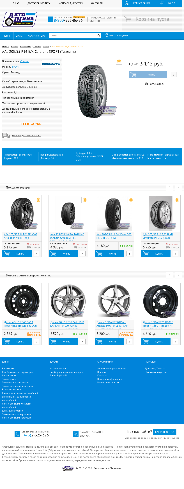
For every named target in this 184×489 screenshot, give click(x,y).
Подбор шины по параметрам (17, 372)
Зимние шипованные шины (16, 382)
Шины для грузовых (12, 410)
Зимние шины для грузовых (16, 414)
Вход (171, 3)
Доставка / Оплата (38, 3)
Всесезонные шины (12, 389)
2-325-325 (35, 435)
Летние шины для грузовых (16, 417)
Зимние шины (9, 379)
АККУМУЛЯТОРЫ (36, 35)
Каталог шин (25, 46)
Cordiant (37, 46)
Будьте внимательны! (108, 382)
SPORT (46, 46)
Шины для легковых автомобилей (20, 393)
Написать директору (70, 3)
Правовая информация (109, 379)
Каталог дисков (58, 368)
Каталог (14, 46)
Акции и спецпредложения (111, 368)
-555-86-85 (68, 20)
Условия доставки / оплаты (26, 135)
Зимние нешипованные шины (17, 386)
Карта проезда (164, 432)
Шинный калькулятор (156, 372)
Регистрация (142, 3)
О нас (16, 3)
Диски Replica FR (58, 375)
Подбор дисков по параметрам (66, 372)
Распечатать (156, 84)
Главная (5, 46)
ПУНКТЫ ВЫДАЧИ (118, 35)
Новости (101, 372)
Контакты (97, 3)
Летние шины (9, 375)
